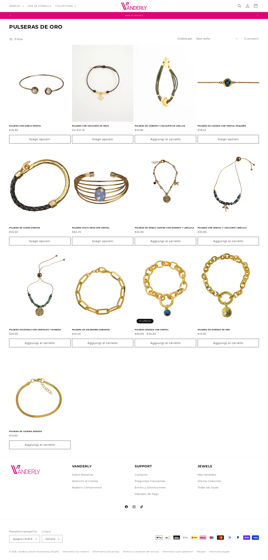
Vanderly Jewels (27, 551)
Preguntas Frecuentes (150, 481)
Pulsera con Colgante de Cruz (90, 126)
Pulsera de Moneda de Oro (214, 329)
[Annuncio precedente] (10, 15)
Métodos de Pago (147, 494)
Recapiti (201, 551)
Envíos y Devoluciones (150, 487)
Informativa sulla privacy (106, 551)
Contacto (141, 475)
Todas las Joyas (208, 487)
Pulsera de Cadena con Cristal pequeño (222, 126)
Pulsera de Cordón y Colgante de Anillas (160, 126)
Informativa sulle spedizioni (178, 551)
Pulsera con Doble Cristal (25, 126)
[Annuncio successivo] (258, 15)
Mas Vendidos (207, 475)
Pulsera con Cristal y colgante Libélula (222, 228)
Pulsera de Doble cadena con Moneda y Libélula (164, 228)
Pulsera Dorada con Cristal (152, 329)
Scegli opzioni (39, 139)
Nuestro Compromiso (87, 487)
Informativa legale (219, 551)
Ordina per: (185, 38)
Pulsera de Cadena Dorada (25, 431)
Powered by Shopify (48, 551)
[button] (16, 6)
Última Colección (210, 481)
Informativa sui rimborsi (76, 551)
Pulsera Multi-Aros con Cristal (91, 228)
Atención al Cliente (85, 481)
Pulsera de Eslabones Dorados (91, 329)
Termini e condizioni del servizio (141, 551)
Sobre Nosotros (82, 475)
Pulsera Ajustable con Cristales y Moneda (35, 329)
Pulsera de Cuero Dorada (24, 228)
